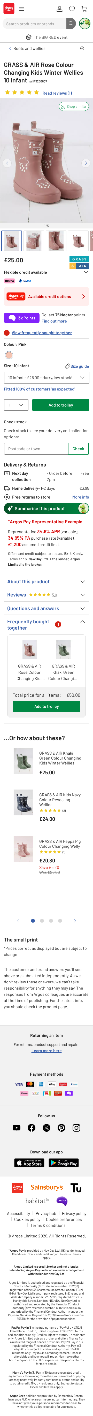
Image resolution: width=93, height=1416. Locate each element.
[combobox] (34, 23)
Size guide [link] (80, 366)
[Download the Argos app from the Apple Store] (29, 1166)
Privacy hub (46, 1213)
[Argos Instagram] (76, 1128)
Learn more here (47, 1050)
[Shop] (21, 9)
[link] (38, 93)
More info (80, 496)
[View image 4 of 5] (78, 241)
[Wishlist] (72, 9)
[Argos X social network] (46, 1128)
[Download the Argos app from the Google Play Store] (64, 1166)
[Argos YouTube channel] (16, 1128)
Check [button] (78, 448)
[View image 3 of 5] (56, 241)
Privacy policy (74, 1213)
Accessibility (18, 1213)
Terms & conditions (48, 1225)
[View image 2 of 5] (34, 241)
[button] (74, 106)
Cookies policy (27, 1219)
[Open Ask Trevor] (84, 23)
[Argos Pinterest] (61, 1128)
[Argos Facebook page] (31, 1128)
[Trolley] (84, 9)
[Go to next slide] (85, 163)
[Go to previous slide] (7, 163)
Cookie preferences (64, 1219)
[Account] (59, 9)
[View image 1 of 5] (11, 241)
